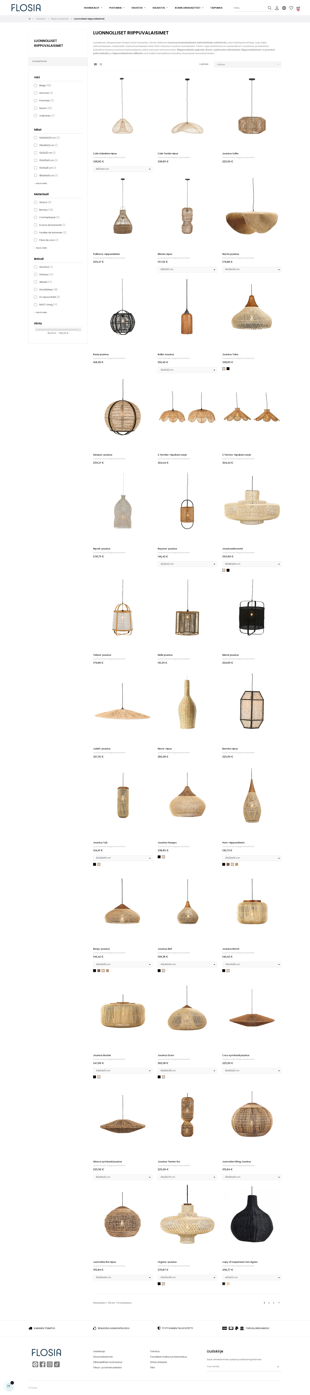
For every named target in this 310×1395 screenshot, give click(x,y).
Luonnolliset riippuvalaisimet (109, 157)
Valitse (248, 64)
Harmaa (46, 93)
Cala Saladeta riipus (105, 154)
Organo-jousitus (167, 1262)
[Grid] (95, 64)
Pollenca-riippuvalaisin (106, 254)
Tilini (152, 1368)
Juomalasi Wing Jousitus (236, 1162)
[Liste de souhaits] (146, 83)
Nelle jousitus (165, 655)
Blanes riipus (165, 254)
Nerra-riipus (165, 749)
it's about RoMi (49, 297)
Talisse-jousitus (102, 655)
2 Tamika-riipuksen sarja (172, 455)
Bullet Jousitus (166, 354)
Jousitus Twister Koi (169, 1162)
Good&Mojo (48, 290)
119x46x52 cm (48, 145)
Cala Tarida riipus (168, 154)
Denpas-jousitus (102, 455)
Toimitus (155, 1351)
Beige (45, 85)
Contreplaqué (49, 217)
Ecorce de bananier (52, 225)
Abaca (45, 202)
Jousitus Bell (165, 949)
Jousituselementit (232, 549)
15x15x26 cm (47, 168)
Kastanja (46, 100)
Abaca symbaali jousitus (107, 1162)
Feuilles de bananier (52, 233)
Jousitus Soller (230, 154)
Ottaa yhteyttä (158, 1362)
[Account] (276, 8)
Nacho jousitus (230, 254)
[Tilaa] (277, 1366)
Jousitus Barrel (230, 949)
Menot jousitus (230, 655)
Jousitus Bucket (102, 1055)
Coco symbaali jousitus (235, 1055)
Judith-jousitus (102, 749)
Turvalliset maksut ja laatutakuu (168, 1357)
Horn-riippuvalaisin (233, 843)
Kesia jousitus (101, 354)
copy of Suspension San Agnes (240, 1262)
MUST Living (48, 305)
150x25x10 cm (48, 160)
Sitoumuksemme (103, 1357)
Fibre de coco (48, 240)
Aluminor (46, 267)
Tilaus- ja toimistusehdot (107, 1368)
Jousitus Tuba (230, 354)
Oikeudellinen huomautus (107, 1362)
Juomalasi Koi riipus (104, 1262)
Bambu (46, 210)
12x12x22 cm (47, 153)
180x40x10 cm (48, 176)
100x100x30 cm (49, 138)
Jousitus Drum (166, 1055)
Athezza (46, 274)
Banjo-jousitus (101, 949)
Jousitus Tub (100, 843)
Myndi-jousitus (101, 549)
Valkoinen (47, 116)
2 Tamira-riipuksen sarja (236, 455)
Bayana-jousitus (167, 549)
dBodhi (45, 282)
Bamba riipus (230, 749)
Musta (45, 108)
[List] (100, 64)
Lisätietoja (99, 1351)
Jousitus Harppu (167, 843)
